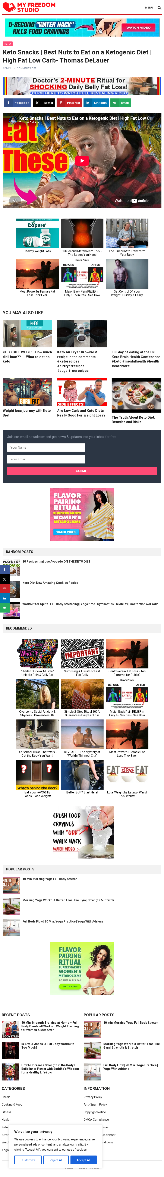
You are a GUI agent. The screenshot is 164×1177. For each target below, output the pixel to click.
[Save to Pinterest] (5, 588)
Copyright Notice (95, 1112)
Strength (8, 1135)
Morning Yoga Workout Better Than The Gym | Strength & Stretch (68, 900)
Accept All (83, 1160)
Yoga (5, 1150)
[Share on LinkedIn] (5, 598)
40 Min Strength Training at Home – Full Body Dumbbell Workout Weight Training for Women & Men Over (50, 1026)
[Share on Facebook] (5, 569)
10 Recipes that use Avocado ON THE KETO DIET (56, 561)
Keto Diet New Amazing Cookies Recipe (50, 582)
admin (7, 68)
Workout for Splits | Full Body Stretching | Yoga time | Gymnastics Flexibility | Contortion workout (90, 604)
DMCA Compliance (96, 1119)
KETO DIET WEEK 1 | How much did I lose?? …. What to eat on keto (27, 356)
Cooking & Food (12, 1104)
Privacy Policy (93, 1097)
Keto (7, 43)
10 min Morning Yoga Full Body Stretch (49, 879)
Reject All (56, 1160)
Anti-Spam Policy (95, 1104)
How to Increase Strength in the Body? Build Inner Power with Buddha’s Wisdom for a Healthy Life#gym (50, 1068)
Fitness (6, 1112)
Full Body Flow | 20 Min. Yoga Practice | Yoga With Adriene (62, 921)
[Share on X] (5, 579)
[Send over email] (5, 608)
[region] (55, 1146)
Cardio (6, 1097)
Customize (28, 1160)
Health (6, 1119)
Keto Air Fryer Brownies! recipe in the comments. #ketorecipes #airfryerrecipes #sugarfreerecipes (77, 361)
